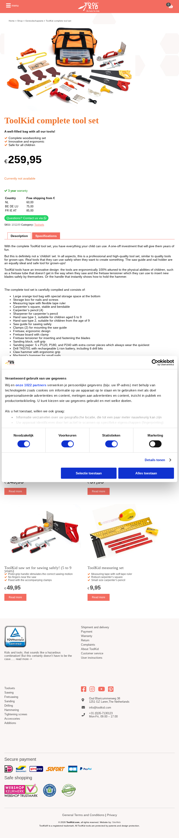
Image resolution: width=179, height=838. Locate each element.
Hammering (11, 710)
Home (12, 21)
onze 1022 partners (30, 385)
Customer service (92, 653)
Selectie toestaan (89, 473)
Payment (86, 631)
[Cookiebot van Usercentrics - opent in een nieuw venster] (155, 362)
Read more (15, 491)
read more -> (24, 659)
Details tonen (155, 460)
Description (19, 236)
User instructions (91, 657)
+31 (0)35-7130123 (101, 713)
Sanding (9, 701)
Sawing (9, 692)
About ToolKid (90, 649)
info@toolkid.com (100, 707)
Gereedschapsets (34, 21)
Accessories (12, 718)
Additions (10, 723)
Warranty (86, 636)
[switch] (67, 443)
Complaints (88, 644)
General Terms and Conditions (83, 815)
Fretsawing (11, 697)
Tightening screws (15, 714)
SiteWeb (116, 822)
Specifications (46, 236)
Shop (20, 21)
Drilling (8, 705)
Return (85, 640)
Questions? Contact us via (25, 218)
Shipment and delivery (95, 627)
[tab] (19, 235)
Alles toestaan (146, 473)
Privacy (112, 815)
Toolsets (39, 224)
